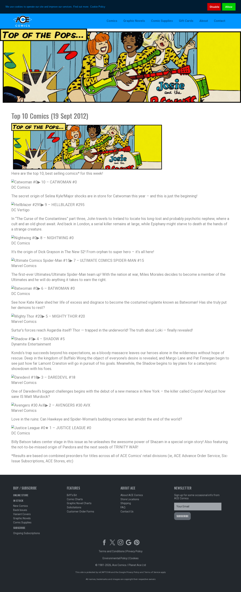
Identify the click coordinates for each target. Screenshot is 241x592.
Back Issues (20, 510)
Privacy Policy (134, 551)
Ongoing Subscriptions (26, 533)
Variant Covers (22, 514)
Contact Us (126, 511)
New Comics (20, 505)
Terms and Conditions (112, 551)
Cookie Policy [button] (97, 6)
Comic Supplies (22, 522)
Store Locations (129, 499)
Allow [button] (228, 6)
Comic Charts (75, 499)
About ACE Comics (131, 495)
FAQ (122, 507)
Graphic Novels (22, 518)
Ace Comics (37, 21)
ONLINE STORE (20, 495)
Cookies (134, 558)
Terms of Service (152, 572)
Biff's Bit (72, 495)
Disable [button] (214, 6)
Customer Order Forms (80, 511)
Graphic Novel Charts (79, 503)
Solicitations (74, 507)
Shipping (125, 503)
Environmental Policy (115, 558)
